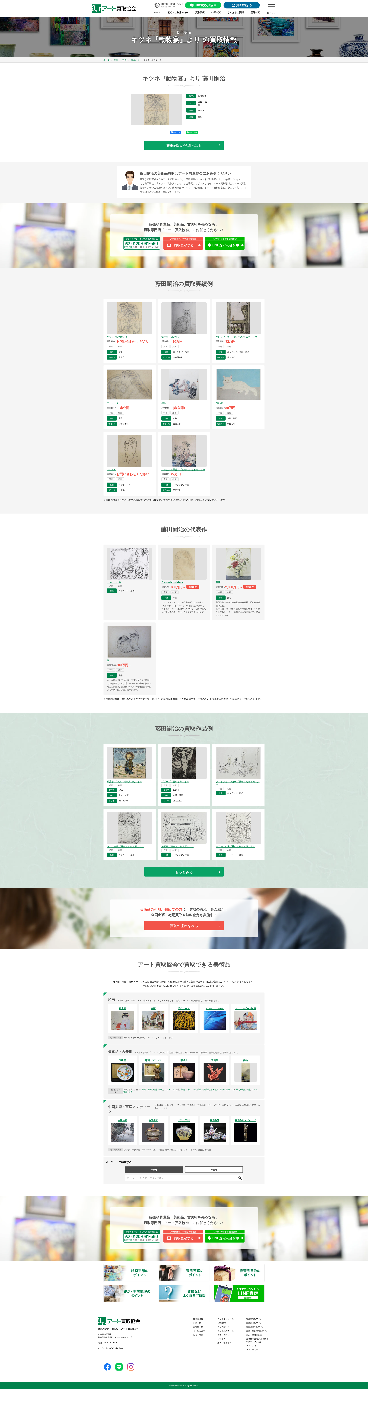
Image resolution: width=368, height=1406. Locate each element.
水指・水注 (191, 1089)
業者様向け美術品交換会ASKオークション (257, 1340)
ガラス (254, 1089)
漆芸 (125, 1092)
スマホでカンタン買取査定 (225, 238)
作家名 (154, 1169)
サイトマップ (252, 1349)
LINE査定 (221, 1322)
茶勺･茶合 (240, 1089)
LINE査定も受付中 (225, 245)
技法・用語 (198, 1334)
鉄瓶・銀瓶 (147, 1089)
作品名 (214, 1169)
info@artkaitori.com (115, 1347)
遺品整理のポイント (255, 1318)
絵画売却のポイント (255, 1322)
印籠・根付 (158, 1089)
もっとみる (184, 871)
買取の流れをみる (184, 925)
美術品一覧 (198, 1326)
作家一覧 (197, 1322)
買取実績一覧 (223, 1326)
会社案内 (221, 1338)
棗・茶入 (214, 1089)
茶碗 (183, 1089)
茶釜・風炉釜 (203, 1089)
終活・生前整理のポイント (258, 1330)
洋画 (200, 101)
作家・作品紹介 (224, 1334)
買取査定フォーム (225, 1318)
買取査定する (184, 245)
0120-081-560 (110, 1342)
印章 (131, 1092)
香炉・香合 (225, 1089)
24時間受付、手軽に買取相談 (183, 238)
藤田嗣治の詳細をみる (184, 145)
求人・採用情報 (224, 1342)
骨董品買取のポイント (256, 1326)
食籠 (248, 1089)
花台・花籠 (169, 1089)
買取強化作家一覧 (225, 1330)
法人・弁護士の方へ (255, 1334)
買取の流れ (198, 1318)
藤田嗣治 (202, 96)
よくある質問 (199, 1330)
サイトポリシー (253, 1345)
